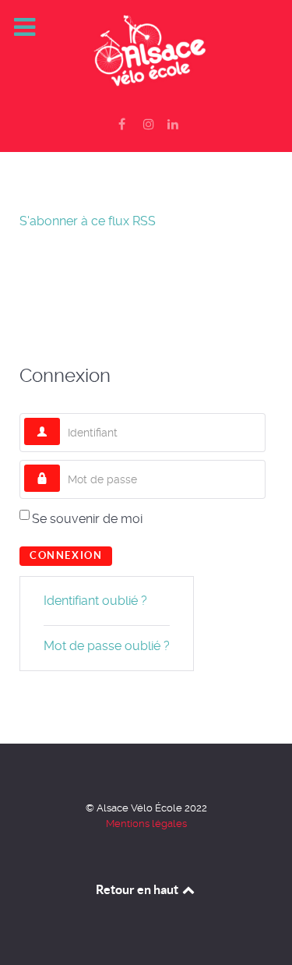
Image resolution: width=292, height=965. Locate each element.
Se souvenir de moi (87, 518)
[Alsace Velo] (146, 52)
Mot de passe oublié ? (107, 645)
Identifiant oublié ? (95, 600)
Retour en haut (138, 889)
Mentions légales (146, 823)
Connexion (66, 555)
